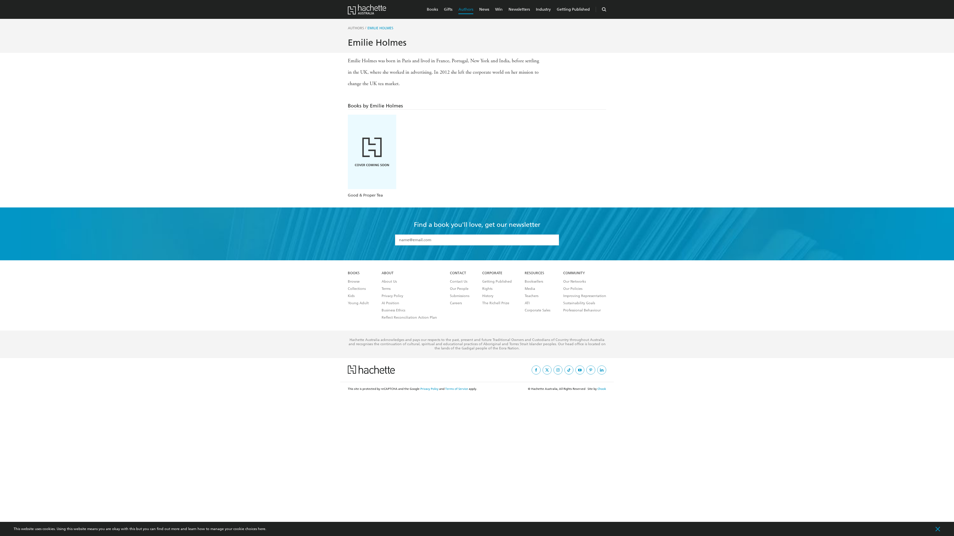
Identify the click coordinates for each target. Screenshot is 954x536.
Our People (459, 289)
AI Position (390, 303)
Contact (458, 273)
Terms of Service (456, 389)
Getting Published (573, 9)
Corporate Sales (537, 310)
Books (432, 9)
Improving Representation (584, 296)
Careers (456, 303)
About (388, 273)
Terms (386, 289)
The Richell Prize (495, 303)
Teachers (531, 296)
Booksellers (534, 281)
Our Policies (572, 289)
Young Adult (358, 303)
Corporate (492, 273)
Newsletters (519, 9)
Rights (487, 289)
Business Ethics (393, 310)
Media (530, 289)
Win (499, 9)
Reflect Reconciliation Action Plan (409, 317)
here (261, 529)
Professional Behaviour (582, 310)
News (484, 9)
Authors (465, 9)
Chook (601, 389)
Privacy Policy (392, 296)
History (487, 296)
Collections (357, 289)
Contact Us (458, 281)
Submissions (459, 296)
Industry (543, 9)
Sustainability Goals (579, 303)
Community (574, 273)
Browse (354, 281)
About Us (389, 281)
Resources (534, 273)
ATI (527, 303)
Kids (351, 296)
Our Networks (574, 281)
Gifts (448, 9)
